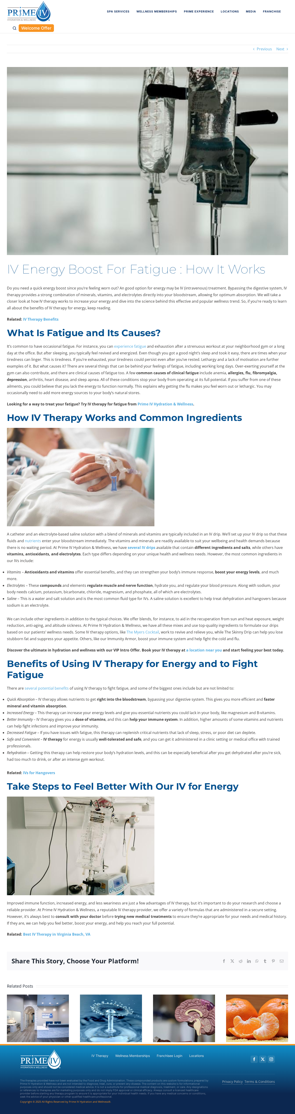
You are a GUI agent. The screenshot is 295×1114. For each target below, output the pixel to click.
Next (280, 49)
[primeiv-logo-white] (41, 1050)
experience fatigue (130, 346)
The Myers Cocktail (143, 632)
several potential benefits (47, 688)
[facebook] (254, 1059)
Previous (264, 49)
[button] (14, 28)
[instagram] (271, 1059)
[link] (29, 11)
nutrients (33, 540)
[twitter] (262, 1059)
